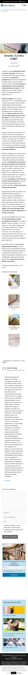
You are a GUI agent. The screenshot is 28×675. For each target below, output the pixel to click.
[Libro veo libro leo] (8, 5)
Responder (7, 480)
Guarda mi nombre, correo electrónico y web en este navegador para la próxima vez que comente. (13, 529)
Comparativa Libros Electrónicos (10, 1)
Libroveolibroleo (5, 9)
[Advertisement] (14, 28)
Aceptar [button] (13, 673)
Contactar (22, 1)
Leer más (19, 673)
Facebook (20, 659)
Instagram (14, 659)
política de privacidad (17, 571)
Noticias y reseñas (15, 9)
